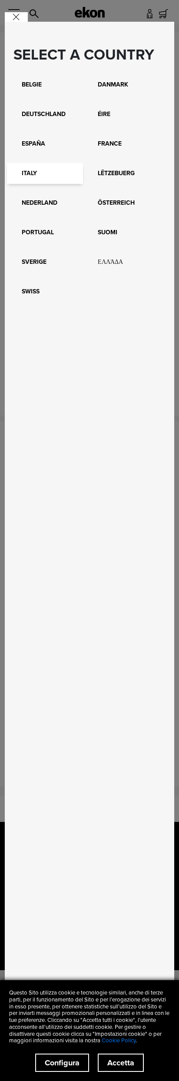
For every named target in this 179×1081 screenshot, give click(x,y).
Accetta (120, 1062)
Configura (62, 1062)
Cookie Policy (119, 1040)
